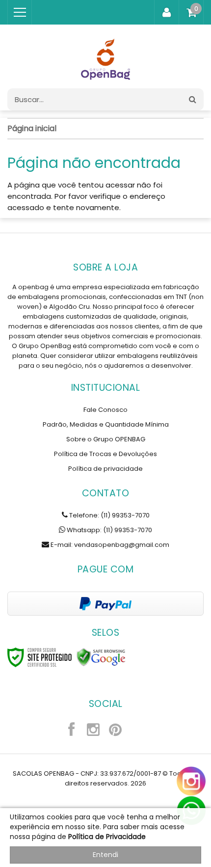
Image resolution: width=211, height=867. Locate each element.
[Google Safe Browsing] (101, 657)
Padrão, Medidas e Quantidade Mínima (106, 424)
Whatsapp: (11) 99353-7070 (108, 530)
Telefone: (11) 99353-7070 (109, 515)
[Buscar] (193, 99)
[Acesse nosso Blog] (137, 731)
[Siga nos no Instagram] (93, 731)
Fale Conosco (105, 409)
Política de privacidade (105, 468)
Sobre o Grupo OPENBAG (105, 439)
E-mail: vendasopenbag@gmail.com (109, 544)
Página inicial (31, 128)
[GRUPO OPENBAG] (105, 56)
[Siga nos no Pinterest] (115, 731)
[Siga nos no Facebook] (71, 731)
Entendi (105, 855)
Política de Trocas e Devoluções (105, 454)
